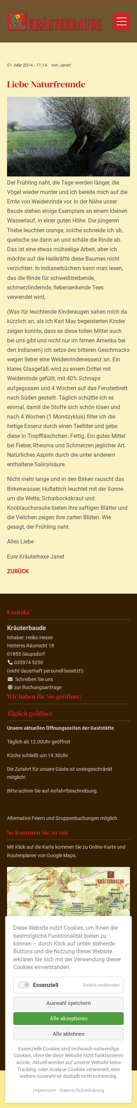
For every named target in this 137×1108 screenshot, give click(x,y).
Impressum (44, 1090)
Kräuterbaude (54, 21)
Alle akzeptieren (68, 1018)
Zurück (18, 571)
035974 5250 (28, 662)
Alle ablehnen (68, 1034)
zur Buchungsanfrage (37, 687)
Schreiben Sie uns (34, 679)
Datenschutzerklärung (82, 1090)
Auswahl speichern (68, 1003)
